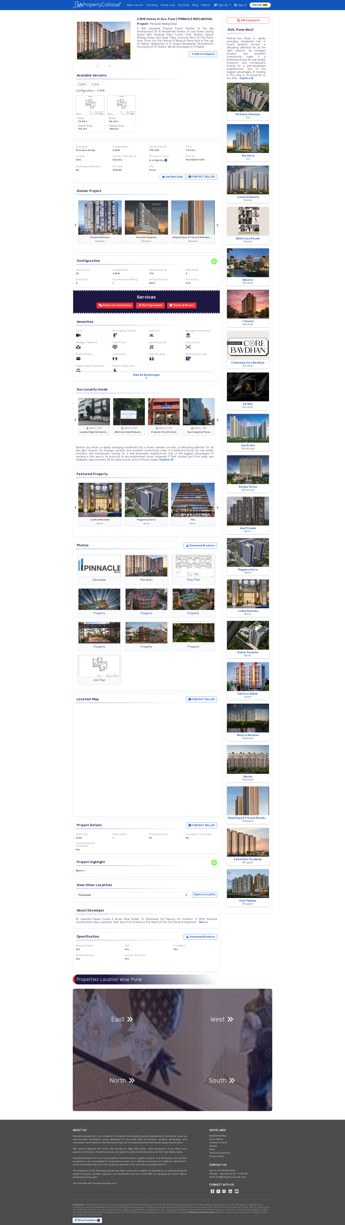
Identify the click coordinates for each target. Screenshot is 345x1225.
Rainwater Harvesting (198, 330)
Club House (192, 342)
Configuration (120, 146)
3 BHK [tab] (95, 84)
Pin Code (117, 166)
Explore (165, 459)
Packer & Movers (183, 305)
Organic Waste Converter (90, 365)
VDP (127, 945)
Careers (213, 1146)
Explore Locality (204, 894)
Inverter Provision (135, 955)
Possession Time (159, 156)
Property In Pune (218, 1142)
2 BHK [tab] (82, 84)
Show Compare (89, 1220)
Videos (205, 5)
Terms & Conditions (219, 1153)
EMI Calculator (250, 20)
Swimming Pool (158, 342)
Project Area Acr (158, 834)
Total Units (82, 834)
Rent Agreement (151, 305)
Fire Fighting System (124, 330)
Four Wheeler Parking (124, 279)
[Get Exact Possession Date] (166, 160)
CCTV (79, 330)
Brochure (202, 545)
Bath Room (192, 270)
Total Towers (119, 834)
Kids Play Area (157, 354)
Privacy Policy (216, 1156)
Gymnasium (119, 354)
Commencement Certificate (85, 844)
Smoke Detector (85, 955)
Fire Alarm (179, 945)
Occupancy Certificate (198, 834)
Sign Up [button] (223, 5)
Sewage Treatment (86, 342)
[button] (97, 66)
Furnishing (192, 279)
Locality (80, 156)
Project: (143, 24)
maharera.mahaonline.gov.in (203, 1212)
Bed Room (82, 279)
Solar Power (119, 342)
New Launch (135, 5)
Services (183, 5)
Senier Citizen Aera (123, 365)
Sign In (242, 5)
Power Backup (84, 354)
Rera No (190, 156)
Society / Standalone (124, 156)
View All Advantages (146, 374)
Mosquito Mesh (84, 945)
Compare (204, 54)
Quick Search (216, 1139)
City (151, 166)
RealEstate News (218, 1135)
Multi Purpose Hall (196, 354)
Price (189, 146)
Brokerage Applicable (88, 166)
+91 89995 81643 (226, 1170)
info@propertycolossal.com (231, 1177)
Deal (174, 176)
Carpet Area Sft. (158, 270)
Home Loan (167, 5)
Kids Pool (154, 330)
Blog (195, 5)
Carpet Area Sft (158, 146)
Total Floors (82, 270)
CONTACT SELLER (203, 176)
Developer (82, 146)
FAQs (212, 1149)
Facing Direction (158, 279)
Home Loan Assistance (116, 305)
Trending (152, 5)
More (79, 870)
